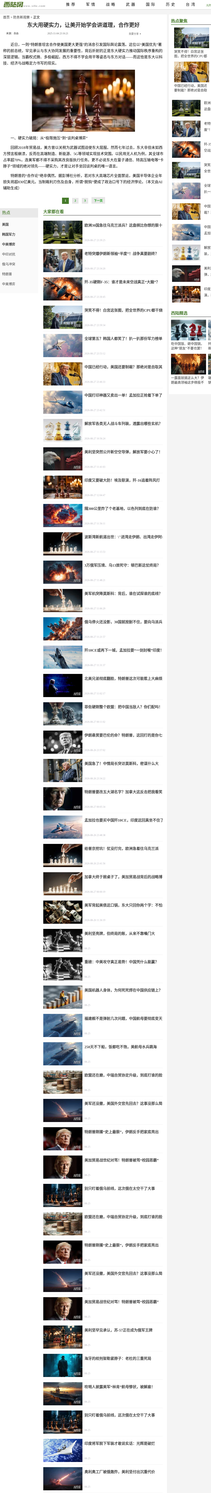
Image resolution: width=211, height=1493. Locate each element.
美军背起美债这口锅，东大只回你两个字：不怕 (123, 905)
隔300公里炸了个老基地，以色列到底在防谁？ (122, 509)
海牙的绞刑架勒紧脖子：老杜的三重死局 (117, 1359)
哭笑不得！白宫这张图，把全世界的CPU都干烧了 (190, 56)
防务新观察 (21, 17)
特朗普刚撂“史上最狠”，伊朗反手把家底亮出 (121, 1132)
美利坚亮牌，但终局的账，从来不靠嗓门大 (119, 934)
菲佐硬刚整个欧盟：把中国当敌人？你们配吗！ (123, 707)
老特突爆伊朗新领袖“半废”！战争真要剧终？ (121, 254)
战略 (111, 4)
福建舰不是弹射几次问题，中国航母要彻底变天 (123, 1019)
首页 (6, 17)
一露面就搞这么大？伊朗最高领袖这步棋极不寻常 (187, 382)
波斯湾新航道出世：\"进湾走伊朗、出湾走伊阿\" (124, 537)
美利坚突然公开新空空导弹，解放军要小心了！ (123, 452)
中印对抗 (8, 254)
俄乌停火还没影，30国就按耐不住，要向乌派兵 (123, 622)
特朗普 (7, 274)
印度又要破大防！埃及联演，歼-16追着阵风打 (122, 480)
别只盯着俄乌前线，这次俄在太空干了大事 (119, 1189)
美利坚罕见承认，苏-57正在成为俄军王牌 (118, 1330)
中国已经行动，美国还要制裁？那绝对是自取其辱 (190, 90)
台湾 (191, 4)
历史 (171, 4)
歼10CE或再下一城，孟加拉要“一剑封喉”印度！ (124, 650)
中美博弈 (8, 244)
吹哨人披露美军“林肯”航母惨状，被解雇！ (119, 1387)
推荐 (71, 4)
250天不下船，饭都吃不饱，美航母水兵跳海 (120, 1047)
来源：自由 (12, 33)
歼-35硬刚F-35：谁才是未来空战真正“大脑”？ (122, 282)
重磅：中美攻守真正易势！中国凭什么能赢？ (121, 962)
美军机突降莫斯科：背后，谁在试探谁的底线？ (123, 594)
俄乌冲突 (8, 264)
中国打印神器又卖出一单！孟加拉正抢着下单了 (123, 395)
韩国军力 (8, 234)
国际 (151, 4)
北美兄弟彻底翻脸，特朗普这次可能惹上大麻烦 (123, 679)
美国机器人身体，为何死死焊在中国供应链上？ (123, 990)
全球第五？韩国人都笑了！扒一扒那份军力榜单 (123, 339)
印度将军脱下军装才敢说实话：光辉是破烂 (119, 1444)
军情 (91, 4)
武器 (131, 4)
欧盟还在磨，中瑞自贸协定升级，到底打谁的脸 (123, 1075)
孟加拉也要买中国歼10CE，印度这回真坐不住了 (124, 820)
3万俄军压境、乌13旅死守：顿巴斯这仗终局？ (122, 565)
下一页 (98, 200)
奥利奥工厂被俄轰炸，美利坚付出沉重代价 (119, 1472)
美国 (5, 224)
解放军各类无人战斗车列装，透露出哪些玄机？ (123, 424)
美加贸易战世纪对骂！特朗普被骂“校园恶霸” (121, 1160)
